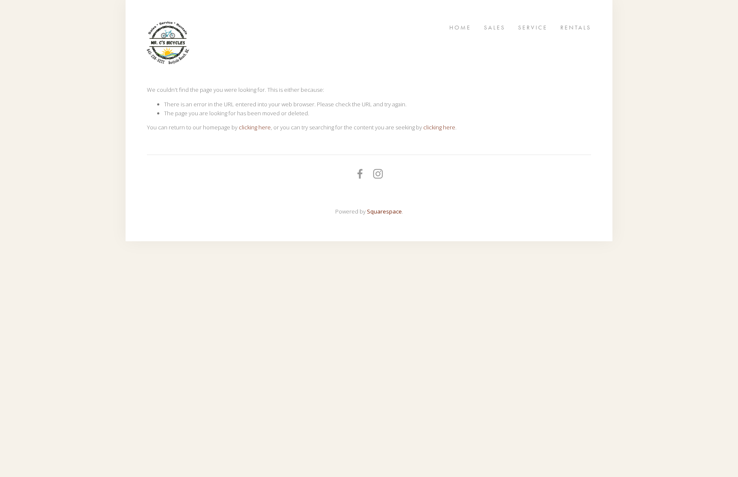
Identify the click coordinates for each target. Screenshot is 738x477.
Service (533, 27)
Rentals (575, 27)
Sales (494, 27)
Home (460, 27)
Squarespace (384, 211)
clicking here (255, 127)
